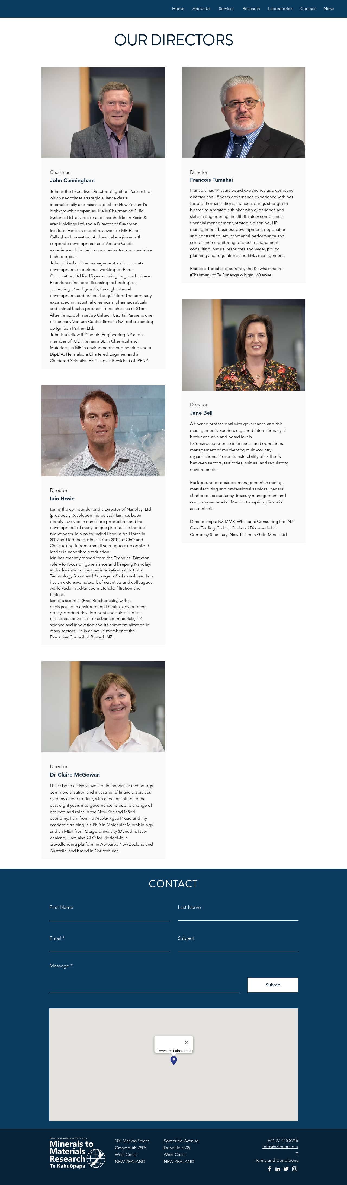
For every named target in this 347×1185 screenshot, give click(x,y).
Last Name (189, 907)
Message (59, 965)
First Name (61, 907)
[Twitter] (286, 1168)
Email (55, 938)
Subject (186, 938)
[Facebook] (269, 1168)
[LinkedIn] (277, 1168)
